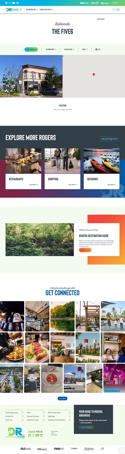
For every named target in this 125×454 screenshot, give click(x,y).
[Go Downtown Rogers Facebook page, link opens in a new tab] (42, 448)
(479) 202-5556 (68, 49)
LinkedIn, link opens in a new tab (17, 3)
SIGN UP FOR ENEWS (86, 427)
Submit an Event (33, 420)
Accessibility (54, 434)
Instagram (99, 49)
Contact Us (9, 416)
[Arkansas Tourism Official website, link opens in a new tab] (89, 448)
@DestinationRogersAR (62, 288)
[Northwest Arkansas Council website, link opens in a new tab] (59, 449)
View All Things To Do (109, 139)
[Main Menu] (117, 9)
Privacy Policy (54, 431)
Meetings (51, 416)
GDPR (52, 433)
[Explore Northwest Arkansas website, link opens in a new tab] (74, 449)
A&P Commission (54, 413)
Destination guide (31, 9)
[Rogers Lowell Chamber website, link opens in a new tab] (26, 449)
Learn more (85, 250)
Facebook (96, 49)
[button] (59, 76)
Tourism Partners (33, 416)
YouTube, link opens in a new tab (13, 3)
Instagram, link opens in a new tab (10, 3)
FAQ (28, 413)
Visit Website (31, 49)
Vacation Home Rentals (56, 420)
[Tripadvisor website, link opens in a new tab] (102, 449)
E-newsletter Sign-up (45, 9)
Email (83, 49)
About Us (9, 420)
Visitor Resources (12, 413)
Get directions (50, 49)
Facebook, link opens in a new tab (6, 3)
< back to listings (100, 19)
